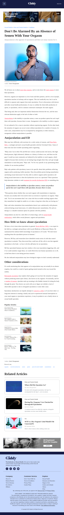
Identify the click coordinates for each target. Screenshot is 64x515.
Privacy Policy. (51, 490)
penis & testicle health (37, 367)
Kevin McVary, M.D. (42, 226)
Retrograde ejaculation (11, 276)
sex (54, 367)
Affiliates (8, 487)
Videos (44, 487)
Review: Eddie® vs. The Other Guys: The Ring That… (10, 348)
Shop (43, 489)
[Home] (32, 3)
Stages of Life (46, 483)
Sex (26, 418)
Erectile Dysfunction (7, 327)
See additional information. (48, 505)
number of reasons (11, 281)
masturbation (48, 367)
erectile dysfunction (15, 367)
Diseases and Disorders (48, 481)
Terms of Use (41, 490)
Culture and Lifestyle (47, 485)
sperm (28, 367)
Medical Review (10, 481)
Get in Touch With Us (29, 478)
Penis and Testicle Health (20, 27)
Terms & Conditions (29, 481)
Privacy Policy (27, 483)
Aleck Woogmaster (14, 83)
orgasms (6, 367)
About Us (8, 478)
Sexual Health (8, 27)
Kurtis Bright (29, 407)
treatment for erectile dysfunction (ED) (35, 180)
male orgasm (50, 90)
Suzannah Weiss (30, 426)
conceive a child (39, 291)
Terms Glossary (10, 483)
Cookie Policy (27, 485)
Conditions (31, 27)
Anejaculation (8, 118)
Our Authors (9, 485)
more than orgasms (26, 90)
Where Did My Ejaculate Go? (35, 385)
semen (23, 367)
